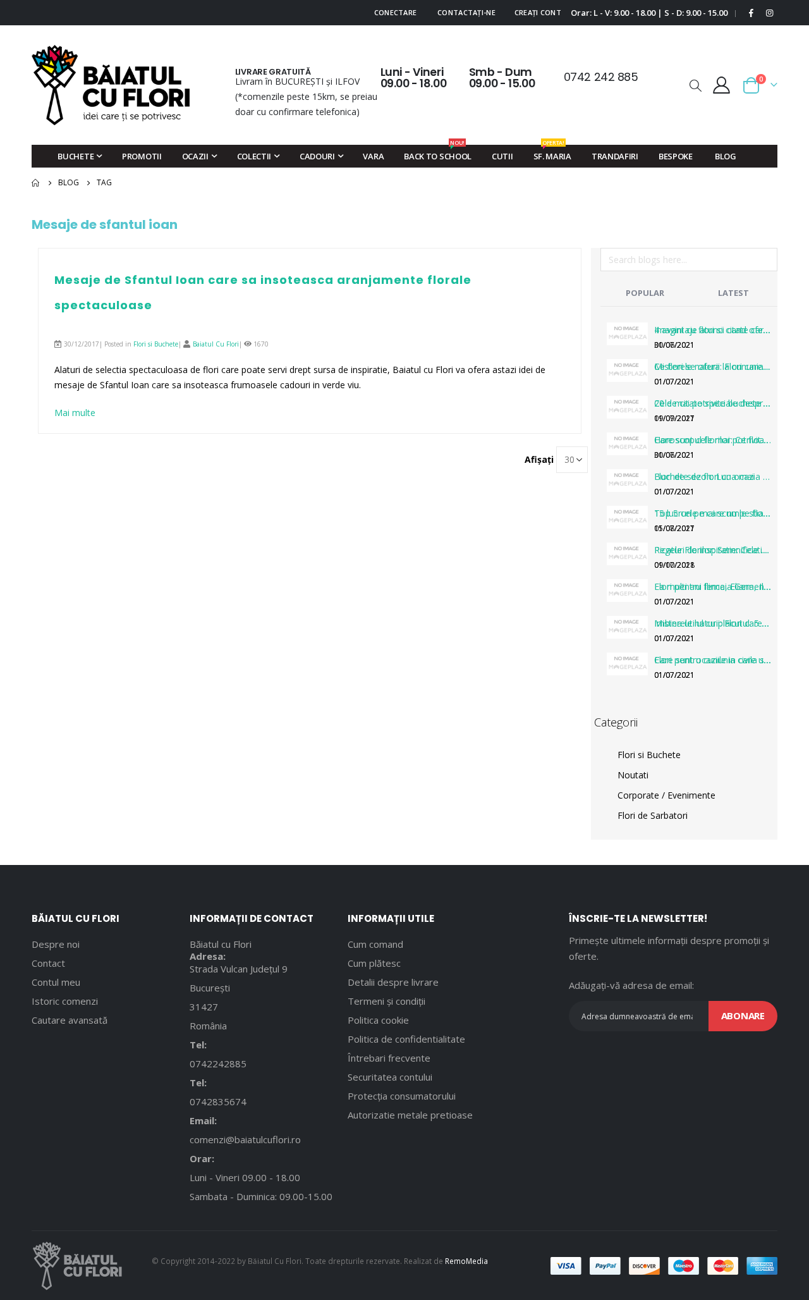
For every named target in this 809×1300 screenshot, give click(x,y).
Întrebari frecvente (389, 1058)
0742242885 (218, 1063)
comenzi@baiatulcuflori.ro (245, 1139)
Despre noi (56, 944)
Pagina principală (36, 182)
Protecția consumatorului (402, 1095)
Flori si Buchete (155, 344)
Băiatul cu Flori (221, 944)
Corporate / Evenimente (666, 795)
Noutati (632, 775)
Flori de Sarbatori (652, 815)
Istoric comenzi (65, 1001)
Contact (48, 963)
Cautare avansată (69, 1020)
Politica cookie (378, 1020)
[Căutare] (767, 261)
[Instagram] (769, 12)
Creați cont (537, 12)
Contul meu (56, 982)
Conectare (395, 12)
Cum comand (375, 944)
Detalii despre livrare (393, 982)
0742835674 (218, 1101)
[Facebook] (751, 12)
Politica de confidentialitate (406, 1039)
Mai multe (74, 413)
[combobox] (688, 259)
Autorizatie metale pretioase (410, 1114)
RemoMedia (466, 1261)
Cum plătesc (374, 963)
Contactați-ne (466, 12)
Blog (68, 182)
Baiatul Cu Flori (216, 344)
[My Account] (721, 85)
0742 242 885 (601, 77)
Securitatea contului (390, 1076)
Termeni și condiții (386, 1001)
